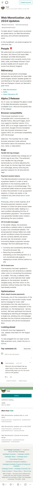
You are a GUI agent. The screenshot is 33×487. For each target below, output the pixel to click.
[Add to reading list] (19, 484)
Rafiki (5, 92)
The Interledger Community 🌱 (12, 449)
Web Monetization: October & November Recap (14, 438)
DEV (9, 475)
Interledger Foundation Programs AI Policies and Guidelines (16, 465)
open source (18, 473)
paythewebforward (8, 27)
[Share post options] (30, 484)
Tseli (7, 7)
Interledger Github (10, 456)
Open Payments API (10, 94)
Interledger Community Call (22, 468)
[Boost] (25, 484)
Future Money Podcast (16, 459)
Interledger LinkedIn (23, 454)
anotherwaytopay (22, 25)
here (6, 86)
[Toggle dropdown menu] (30, 362)
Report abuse (23, 381)
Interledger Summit (7, 468)
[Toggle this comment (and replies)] (2, 366)
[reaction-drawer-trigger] (4, 484)
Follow (16, 396)
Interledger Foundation (9, 454)
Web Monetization (10, 89)
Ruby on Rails (17, 477)
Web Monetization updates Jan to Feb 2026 (16, 428)
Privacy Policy (18, 471)
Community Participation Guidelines (16, 461)
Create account (26, 2)
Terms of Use (27, 471)
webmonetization (8, 25)
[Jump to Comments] (11, 484)
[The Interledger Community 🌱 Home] (6, 2)
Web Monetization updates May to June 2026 (15, 418)
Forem (9, 473)
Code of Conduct (11, 381)
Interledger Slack (22, 456)
